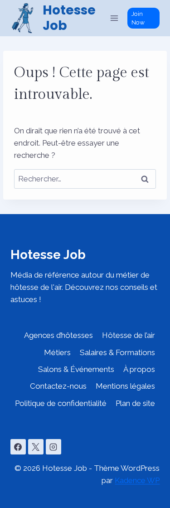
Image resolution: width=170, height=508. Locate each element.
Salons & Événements (76, 369)
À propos (139, 369)
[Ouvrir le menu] (114, 18)
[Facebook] (18, 446)
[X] (36, 446)
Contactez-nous (58, 386)
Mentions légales (125, 386)
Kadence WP (137, 480)
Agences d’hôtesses (58, 335)
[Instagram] (53, 446)
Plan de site (135, 403)
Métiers (57, 352)
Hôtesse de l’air (128, 335)
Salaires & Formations (117, 352)
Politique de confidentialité (61, 403)
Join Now (138, 18)
